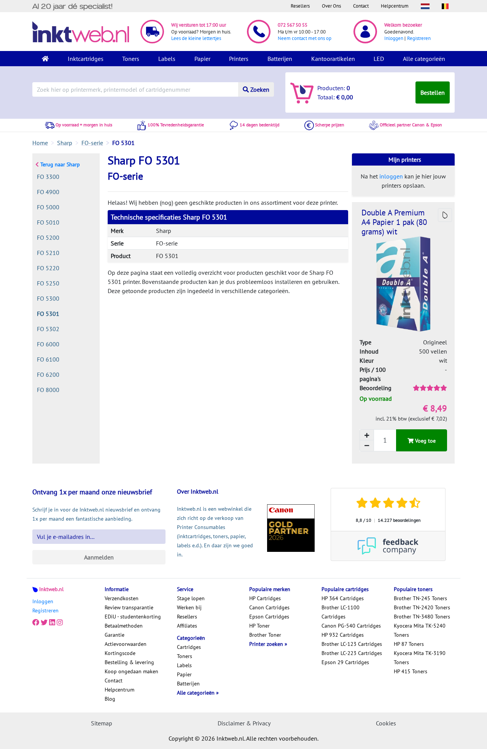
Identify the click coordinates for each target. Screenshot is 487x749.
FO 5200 (48, 237)
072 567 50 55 (292, 25)
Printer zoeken (267, 644)
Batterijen (279, 58)
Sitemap (101, 723)
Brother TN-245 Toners (420, 598)
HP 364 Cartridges (342, 598)
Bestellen (432, 92)
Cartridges (189, 647)
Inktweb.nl (51, 589)
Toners (130, 58)
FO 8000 (48, 390)
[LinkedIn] (52, 622)
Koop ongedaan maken (131, 671)
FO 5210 (48, 253)
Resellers (300, 6)
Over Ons (331, 6)
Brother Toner (265, 634)
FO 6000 (48, 344)
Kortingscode (120, 653)
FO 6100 (48, 359)
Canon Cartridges (269, 607)
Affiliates (187, 625)
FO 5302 (48, 329)
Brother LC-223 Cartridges (351, 653)
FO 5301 (48, 313)
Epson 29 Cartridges (345, 662)
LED (379, 58)
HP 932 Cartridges (342, 634)
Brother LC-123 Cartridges (351, 644)
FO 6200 (48, 374)
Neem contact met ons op (304, 38)
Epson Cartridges (269, 616)
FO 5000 (48, 207)
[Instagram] (60, 622)
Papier (202, 58)
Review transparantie (129, 607)
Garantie (114, 634)
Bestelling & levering (129, 662)
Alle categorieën (424, 58)
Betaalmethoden (124, 625)
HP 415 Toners (410, 671)
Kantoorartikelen (333, 58)
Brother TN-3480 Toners (422, 616)
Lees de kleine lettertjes (196, 38)
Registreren (419, 38)
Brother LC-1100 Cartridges (340, 612)
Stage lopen (191, 598)
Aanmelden (99, 557)
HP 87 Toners (409, 644)
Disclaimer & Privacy (244, 723)
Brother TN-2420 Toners (422, 607)
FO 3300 (48, 176)
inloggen (391, 176)
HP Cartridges (265, 598)
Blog (110, 698)
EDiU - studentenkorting (133, 616)
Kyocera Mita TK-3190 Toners (420, 658)
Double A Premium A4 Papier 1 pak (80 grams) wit (394, 222)
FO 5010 (48, 222)
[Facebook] (35, 622)
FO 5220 (48, 268)
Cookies (386, 723)
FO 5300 (48, 298)
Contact (361, 6)
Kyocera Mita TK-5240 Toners (420, 630)
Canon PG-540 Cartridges (351, 625)
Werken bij (189, 607)
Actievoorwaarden (125, 644)
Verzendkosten (121, 598)
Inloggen (393, 38)
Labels (166, 58)
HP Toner (259, 625)
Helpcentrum (395, 6)
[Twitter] (44, 622)
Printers (238, 58)
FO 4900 (48, 192)
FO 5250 (48, 283)
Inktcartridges (85, 58)
